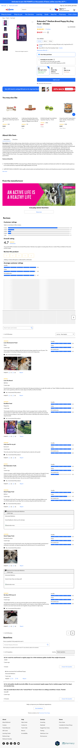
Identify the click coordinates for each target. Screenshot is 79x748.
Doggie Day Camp (45, 694)
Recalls (19, 717)
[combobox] (36, 9)
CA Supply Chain (49, 717)
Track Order (24, 694)
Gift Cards (5, 697)
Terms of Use (24, 717)
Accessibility (24, 700)
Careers (4, 692)
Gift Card (3, 5)
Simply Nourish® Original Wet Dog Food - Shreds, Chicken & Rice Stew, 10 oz (68, 120)
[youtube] (18, 710)
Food (7, 18)
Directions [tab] (14, 139)
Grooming (42, 689)
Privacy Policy (32, 717)
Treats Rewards (6, 694)
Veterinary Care (44, 700)
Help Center (24, 689)
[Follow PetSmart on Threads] (11, 710)
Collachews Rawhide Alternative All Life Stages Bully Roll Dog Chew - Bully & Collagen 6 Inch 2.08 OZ (30, 120)
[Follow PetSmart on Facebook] (3, 710)
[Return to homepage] (10, 9)
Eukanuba (39, 27)
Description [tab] (7, 139)
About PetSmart (6, 689)
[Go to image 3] (5, 35)
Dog (3, 18)
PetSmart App (5, 703)
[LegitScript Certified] (57, 710)
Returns (23, 697)
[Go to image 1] (5, 23)
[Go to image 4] (5, 42)
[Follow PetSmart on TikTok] (15, 710)
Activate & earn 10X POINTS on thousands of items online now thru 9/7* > (39, 2)
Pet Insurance (43, 703)
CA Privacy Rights (58, 717)
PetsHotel (42, 692)
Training (42, 697)
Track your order (13, 5)
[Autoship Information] (54, 59)
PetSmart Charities (7, 705)
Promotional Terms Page (44, 679)
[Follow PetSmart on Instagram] (7, 710)
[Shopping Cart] (75, 10)
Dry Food (12, 18)
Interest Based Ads (40, 717)
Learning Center (6, 700)
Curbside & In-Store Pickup (65, 692)
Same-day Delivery (64, 694)
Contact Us (24, 692)
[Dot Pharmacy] (68, 710)
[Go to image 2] (5, 29)
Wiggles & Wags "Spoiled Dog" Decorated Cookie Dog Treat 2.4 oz (11, 120)
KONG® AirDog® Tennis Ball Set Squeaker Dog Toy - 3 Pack (49, 119)
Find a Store (62, 689)
